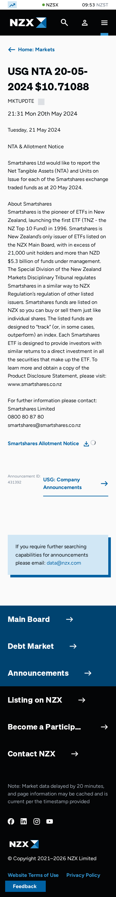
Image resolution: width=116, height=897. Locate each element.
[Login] (84, 22)
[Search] (64, 24)
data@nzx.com (64, 563)
